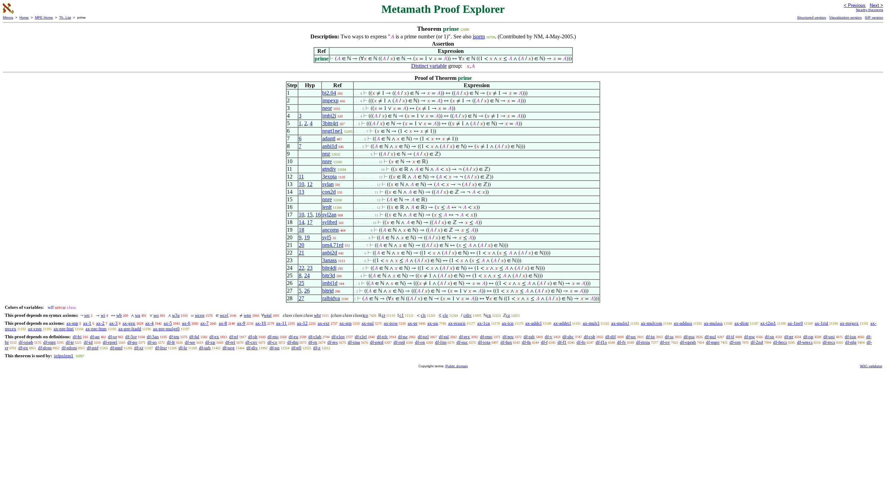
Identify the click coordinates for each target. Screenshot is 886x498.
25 (301, 283)
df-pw (749, 336)
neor (327, 108)
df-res (332, 342)
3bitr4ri (330, 123)
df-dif (610, 336)
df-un (631, 336)
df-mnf (116, 347)
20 (301, 245)
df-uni (829, 336)
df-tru (174, 336)
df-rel (230, 342)
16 (318, 215)
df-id (88, 342)
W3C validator (871, 366)
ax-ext (323, 323)
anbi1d (329, 146)
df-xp (210, 342)
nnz (326, 154)
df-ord (399, 342)
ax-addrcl (562, 323)
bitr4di (329, 268)
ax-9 (241, 323)
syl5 (326, 237)
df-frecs (780, 342)
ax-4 (149, 323)
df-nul (710, 336)
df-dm (292, 342)
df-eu (293, 336)
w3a (176, 315)
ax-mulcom (651, 323)
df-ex (214, 336)
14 (301, 222)
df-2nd (757, 342)
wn (87, 315)
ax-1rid (821, 323)
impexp (330, 100)
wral (268, 315)
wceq (200, 315)
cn (489, 315)
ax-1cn (483, 323)
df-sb (252, 336)
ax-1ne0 (795, 323)
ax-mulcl (591, 323)
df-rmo (486, 336)
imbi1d (329, 283)
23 (310, 268)
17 (310, 222)
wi (103, 315)
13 (301, 192)
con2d (329, 192)
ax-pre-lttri (64, 328)
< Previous (855, 5)
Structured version (811, 17)
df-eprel (110, 342)
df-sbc (568, 336)
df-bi (77, 336)
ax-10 (260, 323)
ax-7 (204, 323)
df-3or (131, 336)
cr (383, 315)
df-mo (273, 336)
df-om (735, 342)
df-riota (643, 342)
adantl (328, 138)
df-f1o (601, 342)
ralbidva (331, 298)
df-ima (354, 342)
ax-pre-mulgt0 (166, 328)
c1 (401, 315)
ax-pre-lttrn (96, 328)
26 (307, 291)
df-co (272, 342)
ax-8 (223, 323)
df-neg (229, 347)
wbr (317, 315)
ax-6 (186, 323)
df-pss (689, 336)
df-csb (589, 336)
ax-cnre (35, 328)
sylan (328, 184)
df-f (544, 342)
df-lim (440, 342)
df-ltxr (161, 347)
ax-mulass (713, 323)
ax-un (432, 323)
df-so (152, 342)
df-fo (581, 342)
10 (301, 184)
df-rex (464, 336)
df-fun (506, 342)
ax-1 (87, 323)
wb (119, 315)
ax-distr (741, 323)
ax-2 (100, 323)
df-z (316, 347)
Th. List (65, 17)
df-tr (70, 342)
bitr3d (328, 275)
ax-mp (72, 323)
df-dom (45, 347)
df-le (183, 347)
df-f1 (562, 342)
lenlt (327, 207)
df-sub (205, 347)
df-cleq (338, 336)
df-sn (769, 336)
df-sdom (69, 347)
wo (156, 315)
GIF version (874, 17)
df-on (420, 342)
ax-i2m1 (768, 323)
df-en (23, 347)
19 (307, 237)
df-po (132, 342)
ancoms (330, 230)
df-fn (526, 342)
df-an (95, 336)
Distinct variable (429, 66)
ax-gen (129, 323)
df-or (112, 336)
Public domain (456, 366)
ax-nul (368, 323)
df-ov (665, 342)
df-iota (484, 342)
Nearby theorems (869, 10)
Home (24, 17)
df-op (808, 336)
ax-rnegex (849, 323)
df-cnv (251, 342)
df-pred (376, 342)
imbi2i (329, 116)
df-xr (138, 347)
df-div (252, 347)
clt (423, 315)
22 (301, 268)
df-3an (153, 336)
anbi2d (329, 253)
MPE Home (44, 17)
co (366, 315)
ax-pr (412, 323)
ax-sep (346, 323)
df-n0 (296, 347)
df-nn (275, 347)
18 (301, 230)
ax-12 (302, 323)
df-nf (233, 336)
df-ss (669, 336)
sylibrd (329, 222)
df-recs (829, 342)
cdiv (467, 315)
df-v (548, 336)
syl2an (329, 215)
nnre (327, 161)
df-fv (621, 342)
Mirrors (8, 17)
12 (310, 184)
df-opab (26, 342)
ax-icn (508, 323)
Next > (876, 5)
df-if (730, 336)
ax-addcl (533, 323)
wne (247, 315)
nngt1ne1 (332, 131)
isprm (479, 36)
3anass (329, 260)
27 (301, 298)
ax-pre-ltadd (129, 328)
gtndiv (329, 169)
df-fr (171, 342)
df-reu (508, 336)
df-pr (788, 336)
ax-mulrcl (620, 323)
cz (508, 315)
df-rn (312, 342)
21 (301, 253)
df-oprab (688, 342)
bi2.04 (329, 93)
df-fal (194, 336)
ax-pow (391, 323)
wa (137, 315)
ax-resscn (456, 323)
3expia (329, 176)
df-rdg (851, 342)
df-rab (529, 336)
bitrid (328, 291)
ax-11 (281, 323)
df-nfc (382, 336)
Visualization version (845, 17)
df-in (650, 336)
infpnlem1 (63, 355)
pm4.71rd (332, 245)
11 (301, 176)
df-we (190, 342)
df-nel (423, 336)
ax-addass (683, 323)
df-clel (361, 336)
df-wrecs (805, 342)
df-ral (444, 336)
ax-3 (113, 323)
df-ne (403, 336)
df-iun (850, 336)
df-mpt (49, 342)
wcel (224, 315)
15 (310, 215)
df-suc (462, 342)
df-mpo (713, 342)
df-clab (315, 336)
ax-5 (168, 323)
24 (307, 275)
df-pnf (92, 347)
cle (445, 315)
